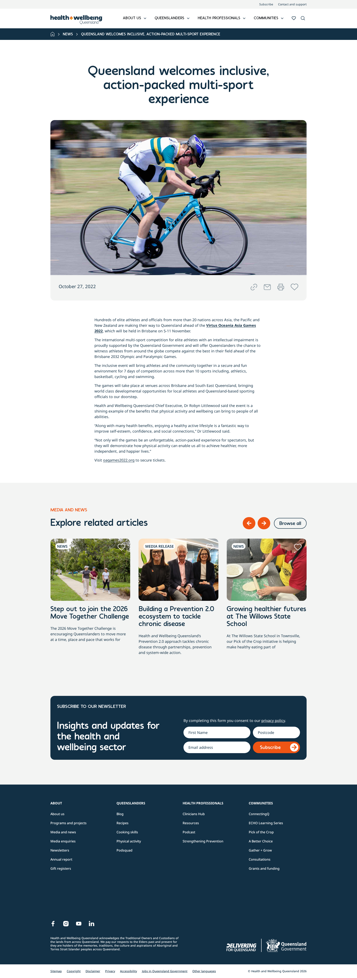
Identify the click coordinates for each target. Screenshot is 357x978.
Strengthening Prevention (203, 841)
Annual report (61, 859)
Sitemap (56, 971)
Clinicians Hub (194, 814)
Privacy (110, 971)
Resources (191, 823)
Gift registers (60, 868)
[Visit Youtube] (78, 923)
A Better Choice (261, 841)
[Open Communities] (282, 18)
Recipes (123, 823)
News (68, 34)
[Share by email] (267, 287)
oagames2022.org (118, 460)
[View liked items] (294, 18)
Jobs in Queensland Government (164, 971)
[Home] (52, 34)
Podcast (189, 832)
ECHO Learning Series (266, 823)
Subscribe (266, 4)
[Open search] (303, 18)
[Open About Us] (145, 18)
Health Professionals (203, 803)
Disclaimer (93, 971)
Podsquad (124, 850)
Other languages (204, 971)
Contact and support (292, 4)
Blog (120, 814)
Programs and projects (68, 823)
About (56, 803)
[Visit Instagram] (66, 923)
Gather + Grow (260, 850)
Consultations (259, 859)
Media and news (63, 832)
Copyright (74, 971)
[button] (303, 18)
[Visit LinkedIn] (91, 923)
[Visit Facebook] (53, 923)
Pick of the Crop (261, 832)
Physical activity (129, 841)
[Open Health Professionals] (244, 18)
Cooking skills (127, 832)
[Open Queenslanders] (188, 18)
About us (57, 814)
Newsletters (59, 850)
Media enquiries (63, 841)
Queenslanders (131, 803)
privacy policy (273, 720)
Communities (261, 803)
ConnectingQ (259, 814)
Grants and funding (264, 868)
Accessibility (128, 971)
